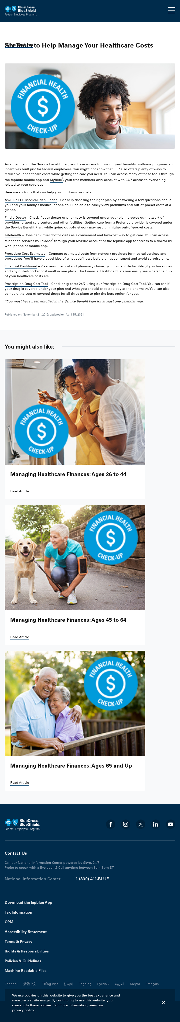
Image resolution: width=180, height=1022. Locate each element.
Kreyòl (135, 984)
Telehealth (13, 235)
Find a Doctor (15, 217)
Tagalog (85, 984)
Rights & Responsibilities (27, 951)
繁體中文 (29, 984)
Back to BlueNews (19, 45)
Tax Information (18, 912)
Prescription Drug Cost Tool (26, 284)
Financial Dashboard (21, 266)
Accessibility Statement (26, 931)
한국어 (68, 984)
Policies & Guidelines (23, 961)
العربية (119, 984)
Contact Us (16, 853)
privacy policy (23, 1010)
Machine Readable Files (25, 970)
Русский (103, 984)
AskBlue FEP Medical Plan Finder (31, 200)
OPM (9, 921)
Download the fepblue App (28, 902)
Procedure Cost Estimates (25, 253)
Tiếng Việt (50, 984)
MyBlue (56, 179)
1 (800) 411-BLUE (92, 879)
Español (11, 984)
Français (152, 984)
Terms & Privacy (18, 941)
